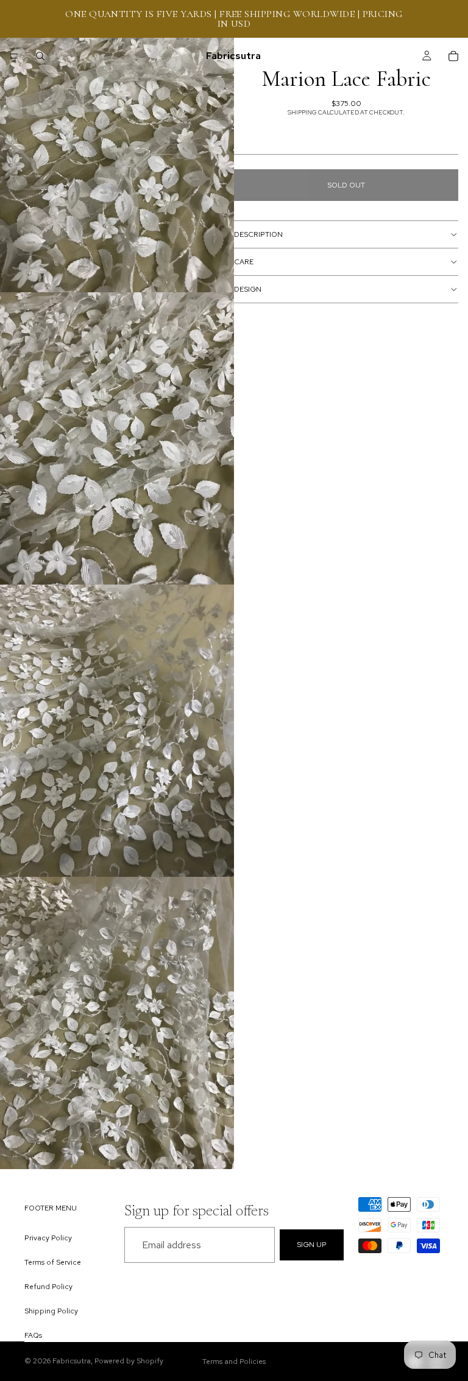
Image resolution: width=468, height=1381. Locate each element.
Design (247, 289)
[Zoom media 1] (117, 146)
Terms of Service (52, 1262)
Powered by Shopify (128, 1361)
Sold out (346, 185)
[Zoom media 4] (117, 1023)
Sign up (312, 1244)
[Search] (40, 56)
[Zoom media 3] (117, 731)
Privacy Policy (48, 1237)
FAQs (33, 1335)
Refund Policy (48, 1286)
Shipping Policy (51, 1311)
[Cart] (453, 56)
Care (244, 262)
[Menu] (14, 56)
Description (258, 234)
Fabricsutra (71, 1361)
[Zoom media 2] (117, 438)
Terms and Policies (234, 1361)
